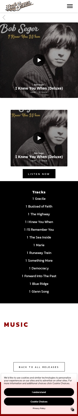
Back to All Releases (39, 367)
